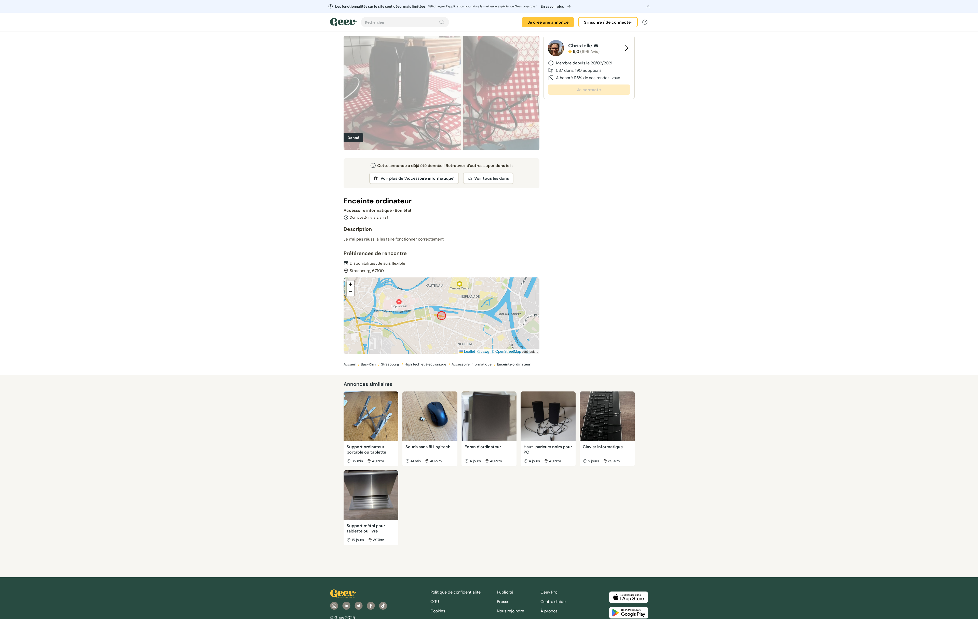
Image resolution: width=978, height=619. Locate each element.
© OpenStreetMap (506, 351)
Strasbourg (390, 364)
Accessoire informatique (472, 364)
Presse (503, 601)
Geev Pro (548, 592)
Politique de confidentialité (455, 592)
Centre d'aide (553, 601)
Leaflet (469, 351)
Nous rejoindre (510, 611)
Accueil (350, 364)
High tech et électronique (425, 364)
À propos (549, 611)
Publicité (505, 592)
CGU (434, 601)
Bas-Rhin (369, 364)
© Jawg (483, 351)
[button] (350, 284)
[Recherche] (442, 22)
